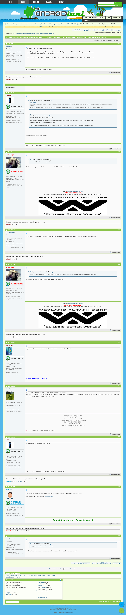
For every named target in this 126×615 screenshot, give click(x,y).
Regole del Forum (42, 597)
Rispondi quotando (115, 72)
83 (100, 30)
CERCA (116, 3)
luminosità (27, 575)
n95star (23, 531)
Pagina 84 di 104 (78, 30)
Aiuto (108, 17)
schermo (48, 575)
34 (93, 30)
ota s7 (36, 575)
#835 (119, 264)
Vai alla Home (111, 601)
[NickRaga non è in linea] (10, 396)
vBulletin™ (62, 608)
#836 (119, 342)
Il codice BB (40, 582)
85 (105, 30)
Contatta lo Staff (103, 601)
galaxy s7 (20, 575)
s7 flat (43, 575)
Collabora (49, 2)
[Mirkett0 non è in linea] (10, 495)
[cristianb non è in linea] (10, 100)
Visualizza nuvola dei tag (13, 577)
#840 (119, 536)
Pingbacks (9, 592)
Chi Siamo (36, 2)
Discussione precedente (56, 569)
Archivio (117, 601)
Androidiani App (49, 497)
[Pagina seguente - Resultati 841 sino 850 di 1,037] (114, 30)
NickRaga (33, 102)
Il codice (39, 585)
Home (10, 2)
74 (95, 30)
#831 (119, 43)
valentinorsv (9, 337)
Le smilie (39, 584)
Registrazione (116, 17)
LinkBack (96, 40)
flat (16, 575)
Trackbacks (40, 591)
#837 (119, 386)
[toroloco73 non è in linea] (9, 351)
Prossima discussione (70, 569)
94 (110, 30)
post (39, 575)
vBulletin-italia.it (69, 612)
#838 (119, 437)
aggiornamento (10, 575)
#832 (119, 92)
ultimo (117, 30)
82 (98, 30)
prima (86, 30)
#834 (119, 229)
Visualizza (116, 40)
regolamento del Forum (75, 191)
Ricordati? (88, 20)
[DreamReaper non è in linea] (13, 162)
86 (108, 30)
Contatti (61, 2)
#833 (119, 151)
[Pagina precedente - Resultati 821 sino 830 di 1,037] (89, 30)
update (53, 575)
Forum (23, 2)
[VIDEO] (44, 587)
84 (103, 30)
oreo (32, 575)
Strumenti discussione (106, 40)
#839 (119, 486)
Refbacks (9, 594)
